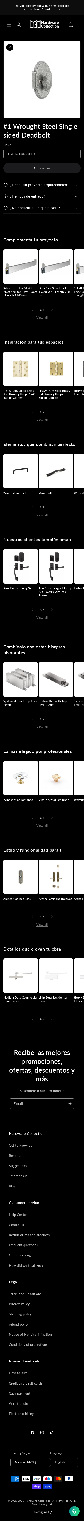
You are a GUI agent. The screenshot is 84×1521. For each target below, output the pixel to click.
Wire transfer (19, 1403)
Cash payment (19, 1393)
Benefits (15, 1156)
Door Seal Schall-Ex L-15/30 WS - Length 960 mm (54, 292)
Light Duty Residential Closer (53, 999)
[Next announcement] (76, 7)
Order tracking (20, 1255)
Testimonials (18, 1176)
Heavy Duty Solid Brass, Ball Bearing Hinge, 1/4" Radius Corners (19, 394)
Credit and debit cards (25, 1383)
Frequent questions (23, 1245)
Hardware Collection (38, 1500)
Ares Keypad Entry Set (17, 588)
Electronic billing (21, 1414)
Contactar (42, 168)
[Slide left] (32, 310)
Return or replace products (29, 1235)
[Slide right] (52, 310)
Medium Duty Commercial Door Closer (20, 999)
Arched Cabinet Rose (17, 899)
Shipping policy (20, 1314)
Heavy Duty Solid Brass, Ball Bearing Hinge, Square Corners (54, 394)
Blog (12, 1186)
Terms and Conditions (25, 1294)
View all (42, 318)
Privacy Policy (19, 1304)
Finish (7, 145)
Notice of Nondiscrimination (30, 1334)
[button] (9, 25)
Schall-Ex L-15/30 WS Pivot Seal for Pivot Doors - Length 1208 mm (20, 292)
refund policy (19, 1324)
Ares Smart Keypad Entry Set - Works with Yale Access (55, 592)
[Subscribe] (70, 1103)
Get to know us (20, 1145)
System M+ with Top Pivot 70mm (20, 702)
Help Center (18, 1215)
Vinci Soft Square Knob (54, 800)
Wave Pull (45, 493)
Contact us (17, 1225)
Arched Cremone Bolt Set (55, 899)
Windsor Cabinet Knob (18, 800)
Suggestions (18, 1166)
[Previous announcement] (8, 7)
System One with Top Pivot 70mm (53, 702)
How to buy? (18, 1373)
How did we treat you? (26, 1265)
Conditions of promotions (28, 1344)
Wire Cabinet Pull (14, 493)
